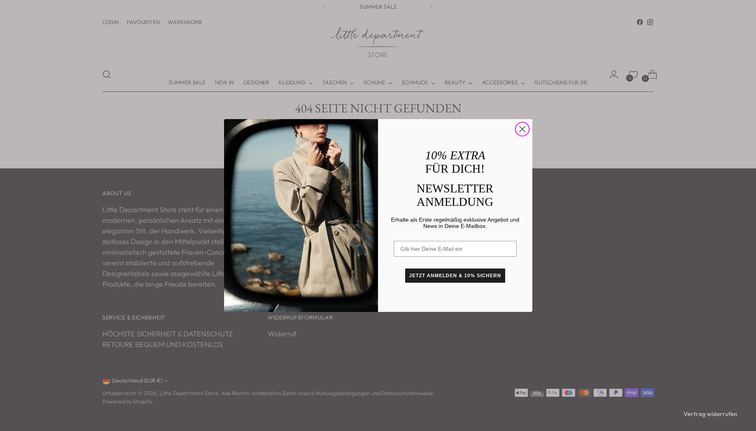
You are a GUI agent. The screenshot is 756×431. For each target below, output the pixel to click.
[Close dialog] (522, 129)
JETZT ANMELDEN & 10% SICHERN (455, 275)
